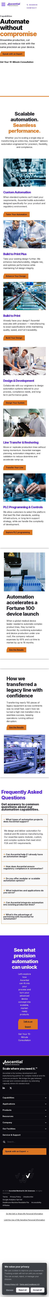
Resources (8, 1116)
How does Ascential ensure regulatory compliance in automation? (23, 867)
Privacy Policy (15, 1197)
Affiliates (6, 1205)
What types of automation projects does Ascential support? (23, 820)
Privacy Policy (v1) (11, 1284)
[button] (24, 820)
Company (7, 1122)
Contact (32, 8)
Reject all (23, 1290)
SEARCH (33, 5)
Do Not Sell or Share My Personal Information (24, 1214)
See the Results (16, 650)
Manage (9, 1290)
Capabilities (8, 1097)
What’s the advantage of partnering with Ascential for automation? (18, 916)
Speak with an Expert (12, 54)
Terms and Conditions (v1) (29, 1284)
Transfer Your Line (14, 467)
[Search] (4, 1142)
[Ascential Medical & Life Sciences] (24, 1062)
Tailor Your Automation (16, 214)
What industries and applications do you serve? (23, 891)
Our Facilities (9, 1128)
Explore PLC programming (18, 532)
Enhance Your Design (16, 276)
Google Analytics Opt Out (12, 1200)
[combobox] (26, 1142)
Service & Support (12, 1135)
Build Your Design (14, 338)
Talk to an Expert (28, 1024)
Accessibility (36, 1202)
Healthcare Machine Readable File (16, 1202)
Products (7, 1110)
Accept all (37, 1290)
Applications (9, 1104)
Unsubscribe (28, 1197)
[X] (12, 1088)
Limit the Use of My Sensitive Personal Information (24, 1220)
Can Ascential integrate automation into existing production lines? (23, 903)
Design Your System (15, 403)
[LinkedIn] (5, 1088)
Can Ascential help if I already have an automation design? (23, 855)
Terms (5, 1197)
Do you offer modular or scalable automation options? (21, 879)
